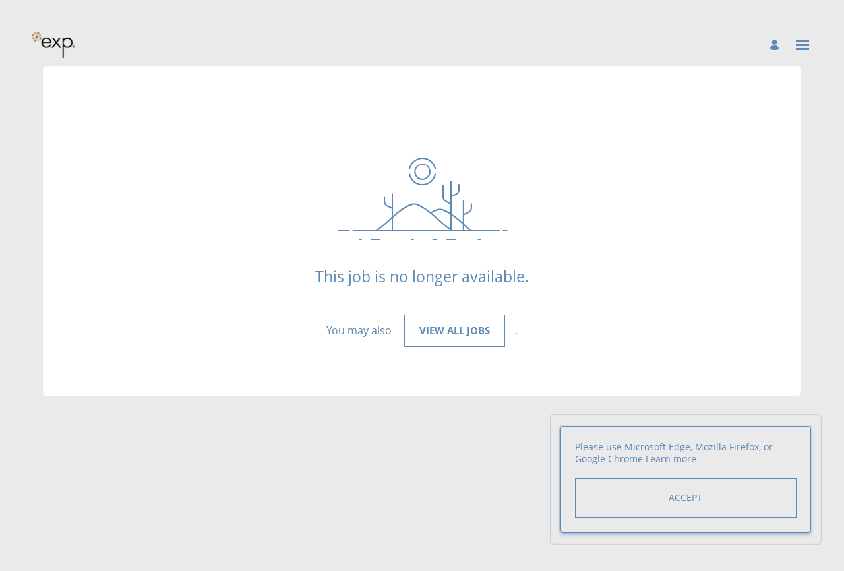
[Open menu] (802, 45)
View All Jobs (454, 330)
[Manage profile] (776, 44)
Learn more (671, 458)
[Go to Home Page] (53, 45)
